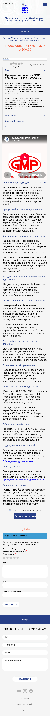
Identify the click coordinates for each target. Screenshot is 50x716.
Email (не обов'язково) (12, 591)
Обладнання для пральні (18, 461)
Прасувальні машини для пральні (23, 479)
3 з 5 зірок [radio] (10, 558)
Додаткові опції (11, 127)
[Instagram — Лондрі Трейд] (25, 691)
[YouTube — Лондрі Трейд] (19, 691)
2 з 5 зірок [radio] (7, 558)
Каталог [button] (25, 31)
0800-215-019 (8, 4)
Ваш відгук (7, 562)
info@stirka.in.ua (25, 698)
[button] (45, 4)
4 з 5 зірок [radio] (14, 558)
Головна (7, 38)
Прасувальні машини (22, 38)
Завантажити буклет (32, 510)
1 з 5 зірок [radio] (4, 558)
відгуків (16, 67)
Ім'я (4, 582)
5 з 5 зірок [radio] (17, 558)
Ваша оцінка (9, 554)
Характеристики (11, 115)
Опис (7, 70)
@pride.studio (27, 710)
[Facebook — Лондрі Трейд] (31, 691)
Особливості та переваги (14, 121)
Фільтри (25, 620)
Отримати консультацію (25, 516)
